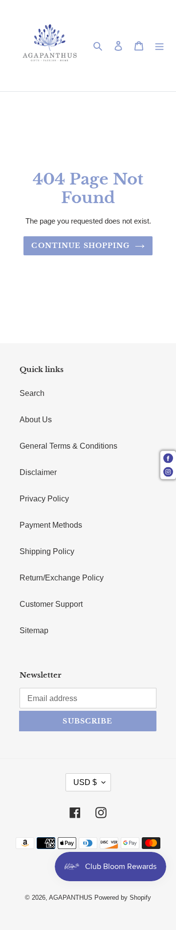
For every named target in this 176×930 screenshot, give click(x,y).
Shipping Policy (47, 551)
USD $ (85, 782)
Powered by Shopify (122, 897)
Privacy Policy (44, 499)
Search (32, 393)
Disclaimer (38, 472)
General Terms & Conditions (68, 446)
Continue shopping (80, 245)
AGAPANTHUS (70, 897)
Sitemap (34, 630)
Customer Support (51, 604)
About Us (36, 419)
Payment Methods (51, 525)
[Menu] (159, 46)
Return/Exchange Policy (62, 578)
